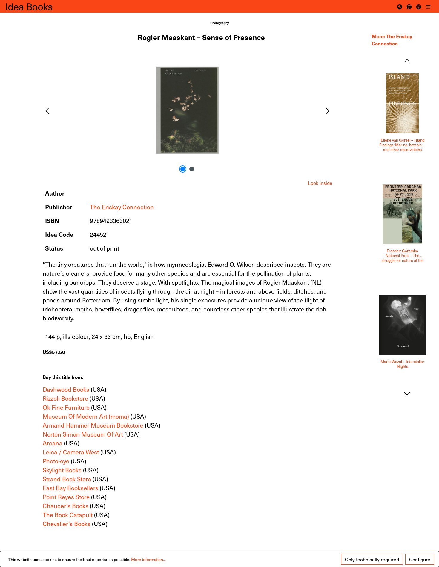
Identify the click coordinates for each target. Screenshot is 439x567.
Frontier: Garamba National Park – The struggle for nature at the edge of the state (402, 255)
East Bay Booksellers (70, 487)
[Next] (327, 110)
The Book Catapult (68, 514)
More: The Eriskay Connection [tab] (392, 40)
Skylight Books (62, 469)
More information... (148, 559)
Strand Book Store (67, 478)
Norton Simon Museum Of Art (83, 434)
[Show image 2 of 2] (191, 169)
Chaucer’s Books (65, 505)
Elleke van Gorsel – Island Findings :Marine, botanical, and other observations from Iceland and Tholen (402, 145)
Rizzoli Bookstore (65, 398)
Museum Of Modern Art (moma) (86, 416)
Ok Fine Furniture (66, 407)
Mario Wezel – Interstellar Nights (402, 364)
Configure (419, 559)
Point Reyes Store (66, 496)
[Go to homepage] (36, 6)
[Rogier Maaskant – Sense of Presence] (187, 110)
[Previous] (47, 110)
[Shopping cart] (409, 6)
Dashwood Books (66, 389)
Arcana (52, 443)
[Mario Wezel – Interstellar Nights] (402, 325)
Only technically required (372, 559)
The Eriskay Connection (122, 206)
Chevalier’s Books (66, 523)
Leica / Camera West (71, 452)
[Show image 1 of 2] (182, 169)
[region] (188, 110)
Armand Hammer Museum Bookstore (93, 425)
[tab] (320, 182)
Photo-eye (56, 461)
